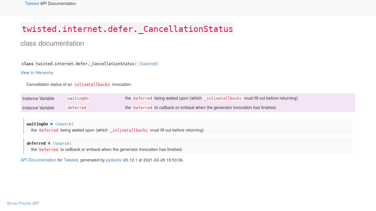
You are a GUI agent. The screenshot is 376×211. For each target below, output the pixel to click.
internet (82, 29)
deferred (77, 108)
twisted (39, 29)
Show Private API (23, 203)
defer (120, 29)
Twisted (32, 3)
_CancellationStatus (185, 29)
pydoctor (114, 160)
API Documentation (38, 160)
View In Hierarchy (37, 72)
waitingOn (78, 98)
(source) (148, 64)
